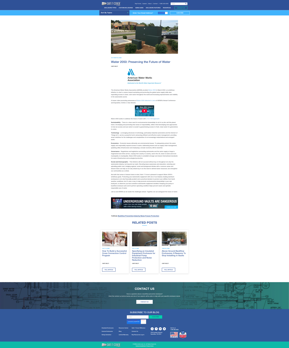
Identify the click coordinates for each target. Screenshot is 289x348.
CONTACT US (144, 302)
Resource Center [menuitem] (123, 328)
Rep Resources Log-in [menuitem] (138, 334)
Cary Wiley (114, 66)
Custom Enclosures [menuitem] (126, 7)
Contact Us (181, 8)
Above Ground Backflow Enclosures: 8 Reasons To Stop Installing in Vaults (174, 253)
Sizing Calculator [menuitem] (106, 334)
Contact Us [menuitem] (135, 331)
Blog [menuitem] (120, 331)
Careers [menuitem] (144, 3)
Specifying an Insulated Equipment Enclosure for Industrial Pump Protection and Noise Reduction (143, 255)
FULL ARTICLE (109, 269)
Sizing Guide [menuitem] (139, 7)
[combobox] (179, 3)
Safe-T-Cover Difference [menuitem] (138, 328)
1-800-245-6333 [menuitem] (163, 3)
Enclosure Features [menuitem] (153, 7)
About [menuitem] (150, 3)
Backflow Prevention (126, 216)
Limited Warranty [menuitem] (123, 334)
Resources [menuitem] (167, 7)
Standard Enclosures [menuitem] (108, 328)
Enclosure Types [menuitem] (110, 7)
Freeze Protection (152, 216)
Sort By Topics (106, 13)
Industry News (139, 216)
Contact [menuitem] (155, 3)
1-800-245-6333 (174, 329)
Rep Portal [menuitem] (138, 3)
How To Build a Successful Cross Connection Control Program (114, 253)
